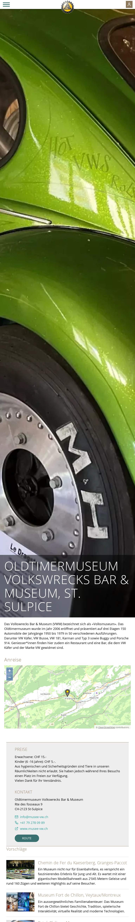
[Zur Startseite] (67, 7)
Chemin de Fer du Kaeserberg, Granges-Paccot (82, 862)
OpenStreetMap (106, 727)
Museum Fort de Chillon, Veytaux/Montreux (79, 895)
